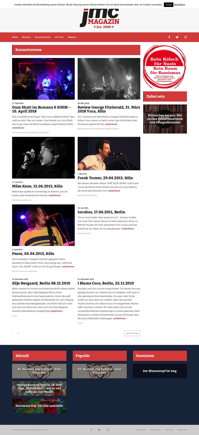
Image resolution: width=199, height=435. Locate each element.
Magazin (72, 37)
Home (15, 37)
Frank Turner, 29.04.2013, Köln (105, 178)
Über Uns (169, 430)
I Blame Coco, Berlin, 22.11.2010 (106, 283)
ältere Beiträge (132, 333)
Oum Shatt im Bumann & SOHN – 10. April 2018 (41, 109)
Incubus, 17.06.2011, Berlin (101, 212)
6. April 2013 (17, 250)
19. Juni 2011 (83, 208)
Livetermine (44, 132)
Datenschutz (155, 430)
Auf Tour (59, 37)
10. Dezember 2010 (20, 279)
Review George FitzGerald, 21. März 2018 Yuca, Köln (109, 109)
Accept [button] (169, 5)
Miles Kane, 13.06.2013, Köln (37, 186)
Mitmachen (182, 430)
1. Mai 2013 (82, 174)
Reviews (26, 37)
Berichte (22, 132)
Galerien (88, 129)
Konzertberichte (43, 37)
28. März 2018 (83, 103)
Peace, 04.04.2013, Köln (33, 253)
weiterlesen (18, 127)
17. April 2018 (17, 103)
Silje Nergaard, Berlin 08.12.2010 (41, 283)
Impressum (141, 430)
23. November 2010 (86, 279)
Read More (179, 4)
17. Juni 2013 (17, 182)
